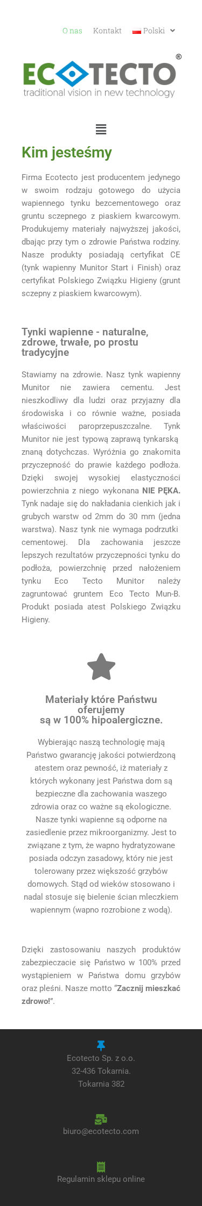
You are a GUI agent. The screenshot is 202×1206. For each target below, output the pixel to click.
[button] (153, 30)
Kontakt (107, 30)
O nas (72, 30)
